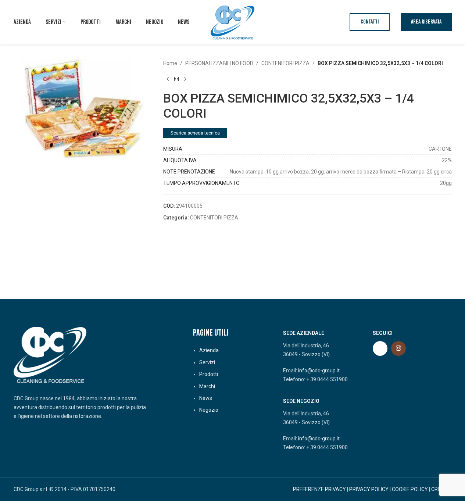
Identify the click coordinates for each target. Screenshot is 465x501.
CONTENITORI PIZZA (285, 63)
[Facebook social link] (380, 348)
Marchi (207, 386)
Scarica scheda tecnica (195, 133)
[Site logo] (233, 22)
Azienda (209, 350)
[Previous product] (167, 79)
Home (170, 63)
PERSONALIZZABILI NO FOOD (219, 63)
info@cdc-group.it (319, 370)
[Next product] (185, 79)
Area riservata (426, 21)
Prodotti (208, 374)
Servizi (207, 362)
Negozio (208, 410)
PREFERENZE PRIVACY (319, 489)
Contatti (370, 21)
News (205, 398)
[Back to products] (176, 79)
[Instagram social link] (398, 348)
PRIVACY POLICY (369, 489)
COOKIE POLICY (410, 489)
